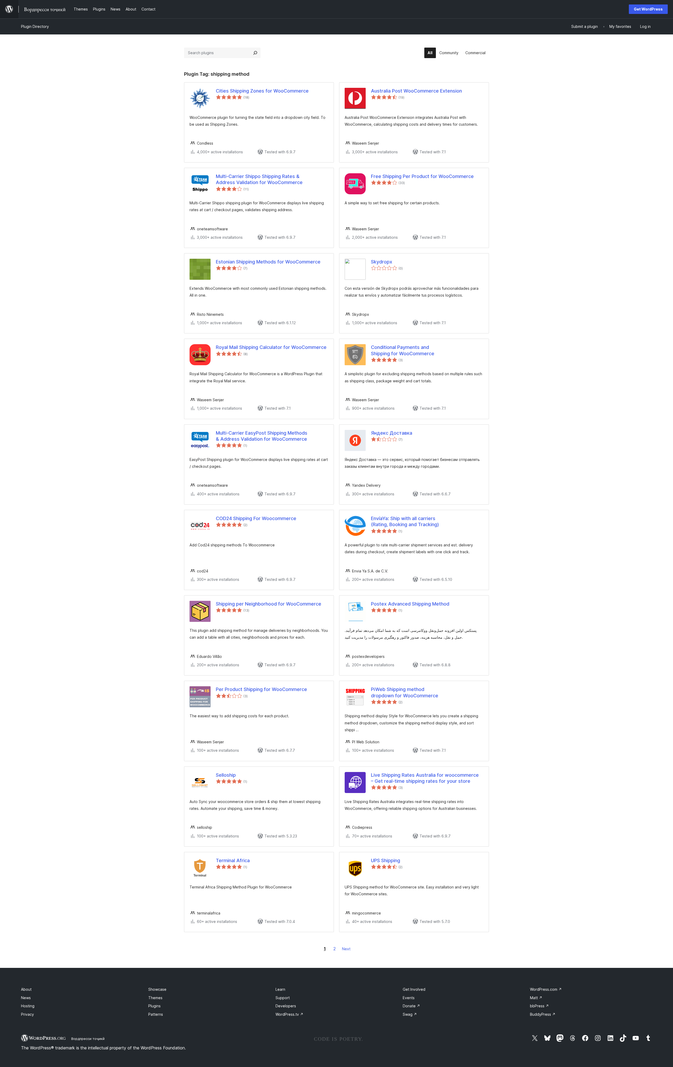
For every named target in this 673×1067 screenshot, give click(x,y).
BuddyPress (542, 1014)
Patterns (155, 1014)
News (26, 997)
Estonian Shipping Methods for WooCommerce (268, 262)
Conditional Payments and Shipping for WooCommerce (402, 350)
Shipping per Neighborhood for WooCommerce (268, 604)
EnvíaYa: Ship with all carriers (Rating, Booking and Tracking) (405, 521)
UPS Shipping (385, 860)
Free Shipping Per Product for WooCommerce (422, 176)
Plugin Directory (35, 26)
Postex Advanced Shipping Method (410, 604)
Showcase (157, 989)
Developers (286, 1006)
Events (409, 997)
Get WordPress (648, 9)
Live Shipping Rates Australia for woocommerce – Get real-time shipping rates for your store (425, 778)
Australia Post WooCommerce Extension (416, 91)
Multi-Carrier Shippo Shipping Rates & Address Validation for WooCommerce (259, 179)
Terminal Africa (233, 860)
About (26, 989)
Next (346, 949)
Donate (411, 1006)
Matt (536, 997)
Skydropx (381, 262)
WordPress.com (546, 989)
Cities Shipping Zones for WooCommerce (262, 91)
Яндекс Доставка (391, 433)
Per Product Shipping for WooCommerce (261, 689)
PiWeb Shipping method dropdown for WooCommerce (404, 692)
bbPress (539, 1006)
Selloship (226, 775)
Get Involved (414, 989)
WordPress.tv (289, 1014)
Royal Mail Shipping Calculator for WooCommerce (271, 347)
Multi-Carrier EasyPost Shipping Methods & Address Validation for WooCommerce (261, 436)
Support (283, 997)
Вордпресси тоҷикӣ (88, 1038)
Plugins (154, 1006)
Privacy (27, 1014)
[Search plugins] (255, 53)
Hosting (27, 1006)
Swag (410, 1014)
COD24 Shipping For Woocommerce (256, 518)
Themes (155, 997)
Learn (280, 989)
